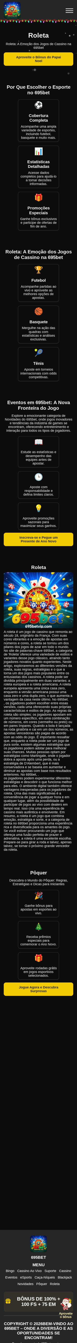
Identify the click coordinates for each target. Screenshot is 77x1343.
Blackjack (65, 1277)
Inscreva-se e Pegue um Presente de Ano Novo (38, 539)
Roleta (55, 1284)
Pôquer (41, 1284)
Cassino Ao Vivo (29, 1271)
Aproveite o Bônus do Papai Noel (38, 59)
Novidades (25, 1284)
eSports (26, 1277)
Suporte (50, 1271)
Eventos (11, 1277)
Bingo (10, 1271)
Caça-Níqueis (45, 1277)
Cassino (65, 1271)
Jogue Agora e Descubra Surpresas (38, 989)
